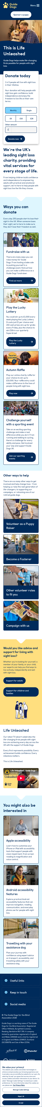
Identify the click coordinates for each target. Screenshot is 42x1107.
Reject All (21, 1096)
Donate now (13, 138)
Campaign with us (17, 626)
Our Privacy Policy (19, 1085)
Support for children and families (17, 692)
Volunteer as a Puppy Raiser (20, 526)
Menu (33, 5)
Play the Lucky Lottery (15, 342)
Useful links (17, 980)
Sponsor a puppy (21, 14)
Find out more (15, 280)
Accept (21, 1103)
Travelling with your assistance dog (19, 945)
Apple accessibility (18, 840)
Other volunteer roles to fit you (20, 592)
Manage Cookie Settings (21, 1090)
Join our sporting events (17, 457)
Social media (18, 1004)
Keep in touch (18, 992)
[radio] (26, 110)
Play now (13, 393)
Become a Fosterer (18, 559)
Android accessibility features (19, 892)
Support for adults (14, 680)
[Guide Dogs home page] (10, 5)
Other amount (11, 124)
